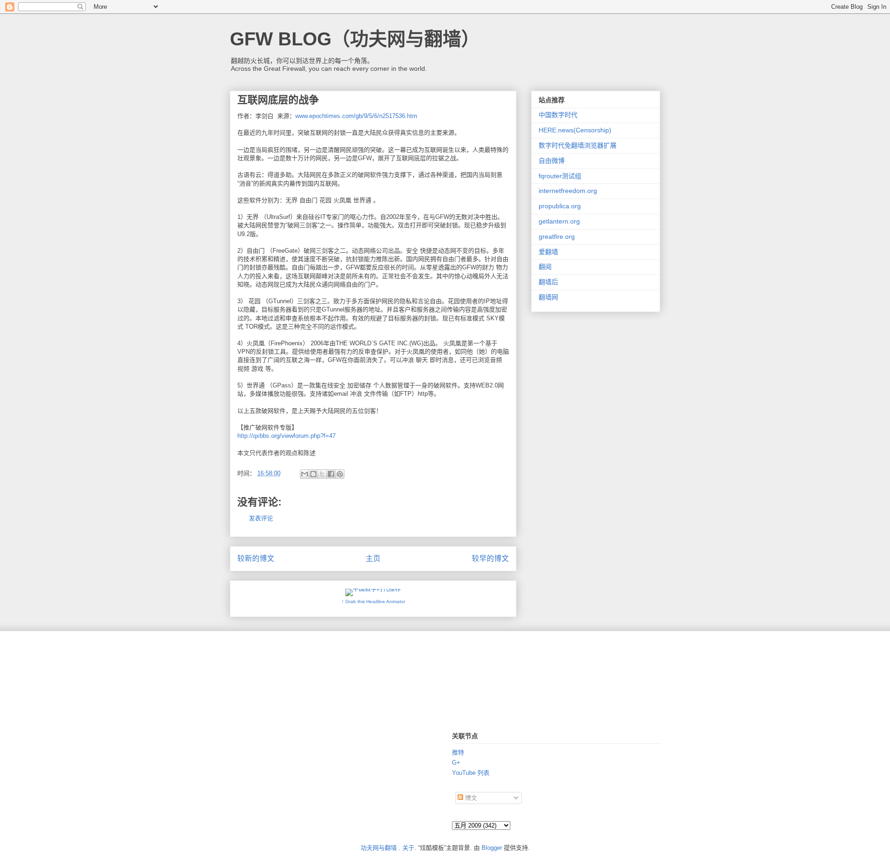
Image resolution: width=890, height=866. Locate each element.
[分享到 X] (322, 474)
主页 (373, 558)
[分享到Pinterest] (339, 474)
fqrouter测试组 (560, 176)
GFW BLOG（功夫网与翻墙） (355, 39)
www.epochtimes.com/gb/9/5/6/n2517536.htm (356, 115)
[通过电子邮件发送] (304, 474)
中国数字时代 (558, 114)
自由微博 (552, 160)
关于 (408, 847)
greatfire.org (557, 236)
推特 (458, 752)
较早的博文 (490, 558)
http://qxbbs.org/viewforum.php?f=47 (286, 435)
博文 (470, 797)
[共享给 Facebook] (331, 474)
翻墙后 (548, 282)
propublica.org (560, 206)
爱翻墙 (548, 251)
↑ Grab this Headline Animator (373, 601)
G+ (456, 762)
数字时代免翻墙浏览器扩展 (578, 145)
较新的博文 (255, 558)
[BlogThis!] (313, 474)
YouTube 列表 (471, 772)
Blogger (492, 847)
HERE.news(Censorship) (575, 130)
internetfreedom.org (568, 190)
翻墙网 (548, 297)
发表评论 (261, 518)
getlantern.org (559, 221)
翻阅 (545, 266)
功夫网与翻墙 (379, 847)
